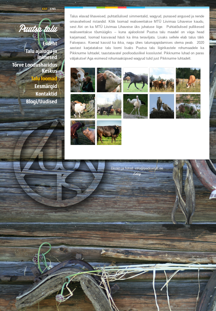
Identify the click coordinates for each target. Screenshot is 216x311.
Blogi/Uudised (41, 101)
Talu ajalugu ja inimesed (41, 54)
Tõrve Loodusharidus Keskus (34, 67)
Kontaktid (46, 93)
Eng (53, 8)
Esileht (50, 43)
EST (44, 8)
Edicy (137, 173)
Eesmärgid (46, 86)
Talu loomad (44, 78)
